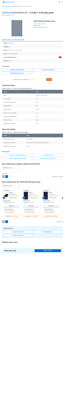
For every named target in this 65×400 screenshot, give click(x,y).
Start (49, 79)
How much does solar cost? (48, 158)
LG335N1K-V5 (12, 194)
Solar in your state (18, 232)
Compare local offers (11, 216)
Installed (11, 206)
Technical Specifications (17, 69)
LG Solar (6, 190)
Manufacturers (8, 6)
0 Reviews (37, 25)
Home (3, 6)
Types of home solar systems (17, 158)
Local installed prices (47, 69)
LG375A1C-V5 (32, 194)
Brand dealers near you (17, 73)
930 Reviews (14, 198)
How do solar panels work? (17, 155)
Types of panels (47, 155)
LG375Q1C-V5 (52, 194)
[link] (9, 2)
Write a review (48, 250)
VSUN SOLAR (15, 6)
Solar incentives (47, 232)
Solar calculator (18, 235)
